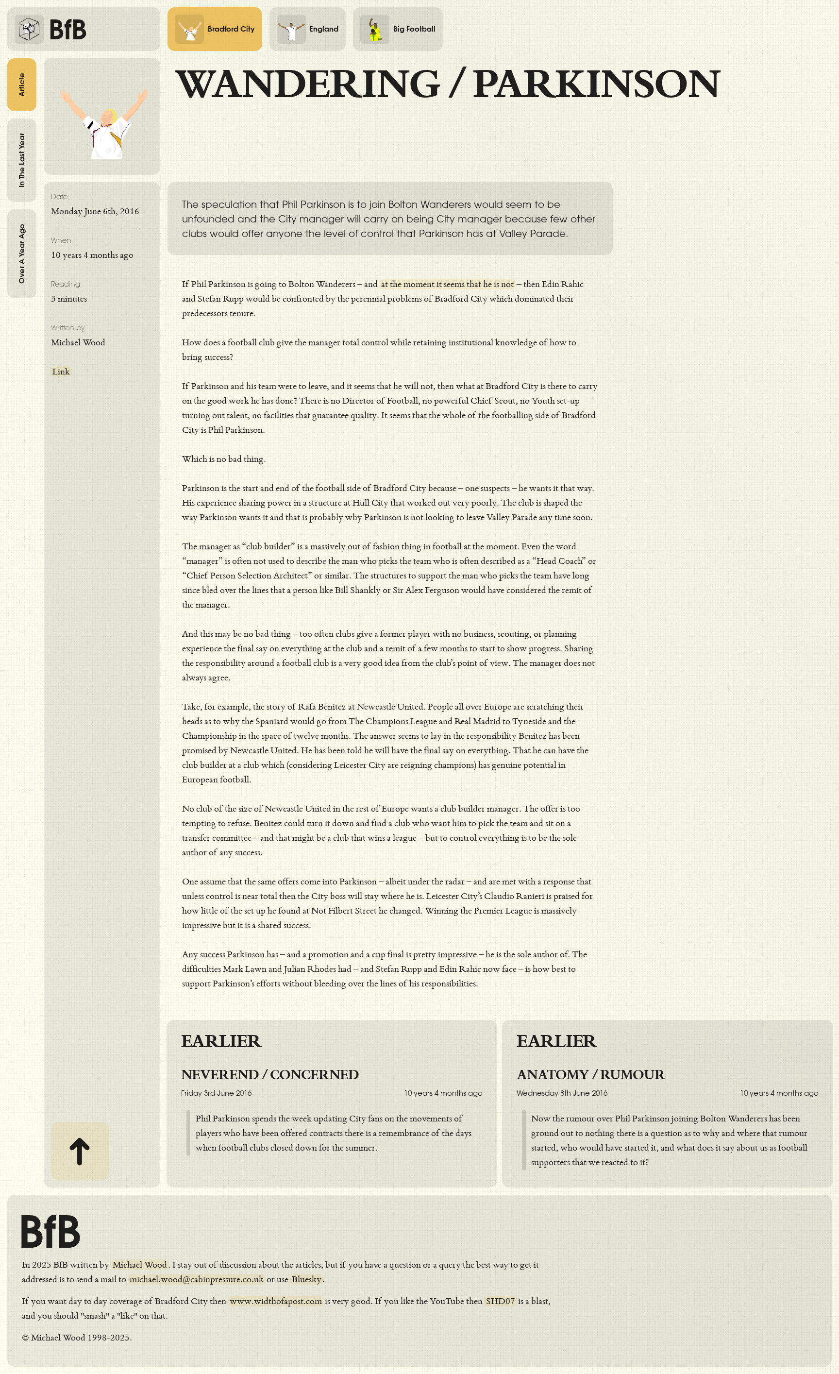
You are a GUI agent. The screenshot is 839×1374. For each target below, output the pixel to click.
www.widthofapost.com (276, 1301)
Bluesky (306, 1279)
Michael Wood (140, 1264)
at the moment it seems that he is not (447, 284)
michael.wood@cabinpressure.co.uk (197, 1279)
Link (61, 371)
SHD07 (500, 1301)
